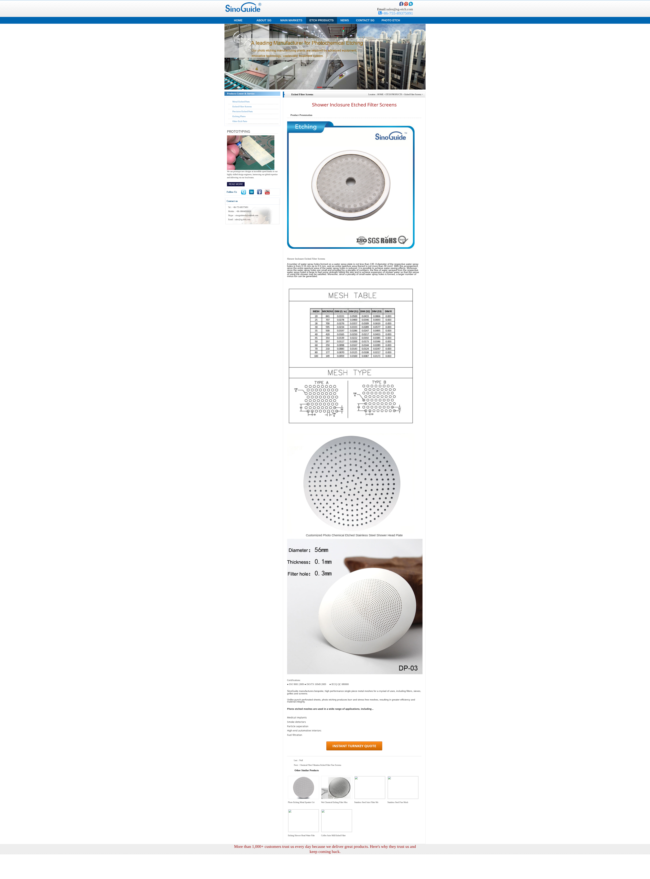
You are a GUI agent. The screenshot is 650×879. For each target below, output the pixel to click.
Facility (260, 875)
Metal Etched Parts (241, 101)
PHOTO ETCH (391, 20)
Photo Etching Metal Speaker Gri (301, 802)
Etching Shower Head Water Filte (301, 835)
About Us (235, 875)
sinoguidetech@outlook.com (246, 215)
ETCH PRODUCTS (321, 20)
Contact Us (299, 875)
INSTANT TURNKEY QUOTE (354, 746)
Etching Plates (239, 116)
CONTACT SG (365, 20)
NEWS (344, 20)
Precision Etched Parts (242, 111)
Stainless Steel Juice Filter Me (366, 802)
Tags (293, 875)
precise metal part (312, 875)
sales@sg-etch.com (399, 9)
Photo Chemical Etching (279, 875)
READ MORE (236, 184)
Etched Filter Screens (242, 106)
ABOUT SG (263, 20)
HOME (238, 20)
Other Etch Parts (239, 121)
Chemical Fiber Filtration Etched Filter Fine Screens (320, 765)
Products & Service (247, 875)
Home (226, 875)
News (266, 875)
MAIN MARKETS (291, 20)
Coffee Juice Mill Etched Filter (333, 835)
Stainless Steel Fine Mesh (397, 802)
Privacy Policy (326, 875)
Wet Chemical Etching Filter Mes (334, 802)
